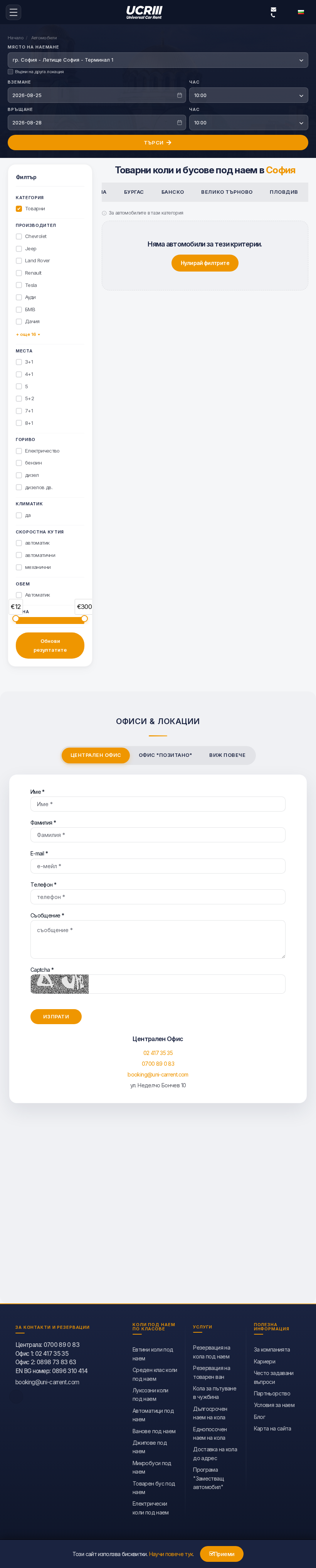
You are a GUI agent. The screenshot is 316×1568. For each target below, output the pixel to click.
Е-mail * (39, 853)
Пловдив (284, 192)
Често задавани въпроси (274, 1377)
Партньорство (272, 1393)
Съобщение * (47, 915)
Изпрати (56, 1016)
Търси (153, 142)
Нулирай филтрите (205, 263)
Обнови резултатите (50, 645)
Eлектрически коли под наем (151, 1507)
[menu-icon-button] (13, 12)
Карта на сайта (272, 1428)
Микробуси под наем (152, 1467)
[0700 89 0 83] (272, 15)
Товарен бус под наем (154, 1487)
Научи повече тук (171, 1554)
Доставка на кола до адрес (215, 1453)
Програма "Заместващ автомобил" (208, 1478)
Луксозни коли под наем (150, 1394)
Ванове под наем (154, 1431)
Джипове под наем (150, 1446)
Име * (37, 791)
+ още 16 (26, 334)
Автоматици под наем (153, 1414)
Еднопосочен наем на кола (210, 1433)
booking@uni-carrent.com (272, 9)
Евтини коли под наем (153, 1353)
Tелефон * (43, 884)
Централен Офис (96, 755)
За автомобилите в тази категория (146, 213)
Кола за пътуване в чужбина (214, 1392)
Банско (172, 192)
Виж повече (227, 755)
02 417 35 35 (158, 1053)
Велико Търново (226, 192)
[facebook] (16, 1397)
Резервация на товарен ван (211, 1372)
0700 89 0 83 (158, 1063)
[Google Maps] (158, 1211)
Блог (259, 1417)
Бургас (134, 192)
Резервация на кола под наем (211, 1351)
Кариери (265, 1361)
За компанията (272, 1349)
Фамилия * (43, 822)
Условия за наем (274, 1405)
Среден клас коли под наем (155, 1374)
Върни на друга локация (39, 71)
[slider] (15, 618)
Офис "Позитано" (165, 755)
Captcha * (42, 969)
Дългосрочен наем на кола (210, 1412)
